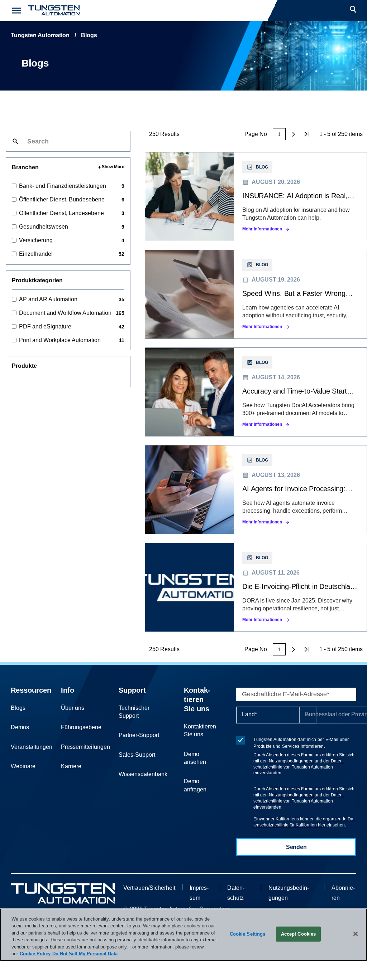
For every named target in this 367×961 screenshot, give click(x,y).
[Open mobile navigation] (16, 10)
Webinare (23, 766)
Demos (20, 727)
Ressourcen (31, 690)
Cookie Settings (248, 934)
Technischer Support (134, 712)
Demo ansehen (195, 758)
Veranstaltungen (31, 747)
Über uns (72, 708)
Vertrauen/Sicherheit (149, 888)
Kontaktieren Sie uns (197, 699)
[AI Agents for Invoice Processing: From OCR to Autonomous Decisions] (256, 489)
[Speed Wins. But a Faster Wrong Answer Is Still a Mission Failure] (256, 294)
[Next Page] (293, 134)
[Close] (355, 934)
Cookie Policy (35, 953)
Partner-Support (139, 735)
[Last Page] (307, 134)
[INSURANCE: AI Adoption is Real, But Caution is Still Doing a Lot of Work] (256, 196)
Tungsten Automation (40, 35)
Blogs (18, 708)
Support (132, 690)
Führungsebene (81, 727)
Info (67, 690)
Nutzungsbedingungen (291, 761)
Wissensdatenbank (143, 774)
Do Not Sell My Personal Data (85, 953)
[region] (183, 934)
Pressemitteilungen (85, 747)
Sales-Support (137, 755)
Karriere (71, 766)
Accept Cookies (298, 934)
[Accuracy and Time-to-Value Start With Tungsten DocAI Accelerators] (256, 392)
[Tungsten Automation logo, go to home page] (63, 893)
